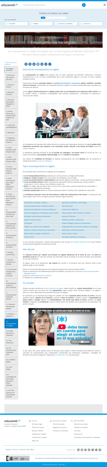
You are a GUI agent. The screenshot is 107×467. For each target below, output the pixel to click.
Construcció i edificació (70, 209)
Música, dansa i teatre (69, 233)
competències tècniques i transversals (66, 83)
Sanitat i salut (29, 237)
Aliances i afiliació (37, 431)
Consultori (77, 431)
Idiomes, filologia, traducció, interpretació (76, 223)
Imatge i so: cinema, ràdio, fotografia (37, 227)
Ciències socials (67, 206)
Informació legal (37, 424)
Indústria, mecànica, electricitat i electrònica (39, 230)
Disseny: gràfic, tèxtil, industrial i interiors (76, 213)
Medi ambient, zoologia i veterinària (36, 233)
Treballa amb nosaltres (39, 434)
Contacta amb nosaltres (39, 437)
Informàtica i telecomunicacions (73, 230)
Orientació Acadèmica (10, 63)
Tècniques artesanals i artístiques (73, 237)
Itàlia (28, 449)
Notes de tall (78, 434)
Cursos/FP (12, 24)
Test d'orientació (79, 421)
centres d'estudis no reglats (53, 288)
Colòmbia (22, 449)
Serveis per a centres (59, 421)
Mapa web (35, 441)
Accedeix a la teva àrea (60, 431)
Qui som (34, 421)
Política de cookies (38, 427)
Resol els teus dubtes (81, 424)
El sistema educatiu (9, 69)
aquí (96, 458)
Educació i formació (68, 216)
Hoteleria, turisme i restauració (72, 220)
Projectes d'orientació (81, 427)
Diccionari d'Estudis (79, 242)
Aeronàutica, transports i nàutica (35, 203)
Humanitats (28, 223)
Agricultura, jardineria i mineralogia (74, 203)
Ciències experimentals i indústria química (39, 206)
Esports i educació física (32, 220)
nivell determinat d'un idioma (40, 275)
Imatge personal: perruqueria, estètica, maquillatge (80, 227)
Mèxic (32, 449)
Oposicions (86, 24)
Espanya (8, 449)
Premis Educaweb (58, 424)
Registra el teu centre (60, 427)
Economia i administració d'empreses (37, 216)
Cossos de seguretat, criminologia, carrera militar (41, 213)
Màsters (36, 24)
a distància (48, 161)
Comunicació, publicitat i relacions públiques (40, 209)
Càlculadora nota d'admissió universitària (87, 437)
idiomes (36, 184)
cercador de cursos (62, 355)
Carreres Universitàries (65, 24)
